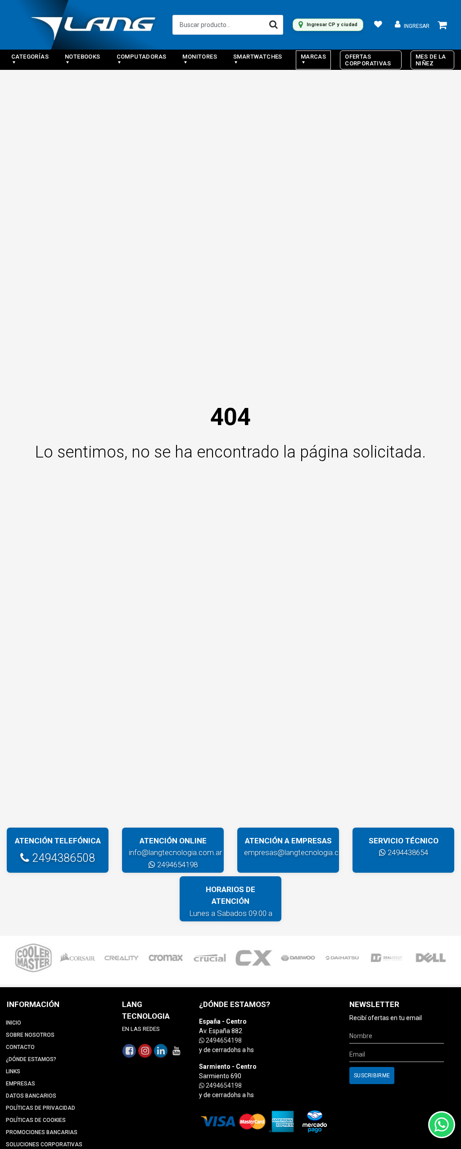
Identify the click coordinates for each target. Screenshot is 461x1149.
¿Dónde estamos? (31, 1059)
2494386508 (62, 858)
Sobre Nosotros (30, 1035)
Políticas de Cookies (36, 1120)
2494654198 (176, 864)
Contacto (20, 1047)
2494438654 (407, 852)
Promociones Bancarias (41, 1132)
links (13, 1071)
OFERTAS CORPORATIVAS (368, 60)
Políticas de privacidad (40, 1108)
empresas (20, 1083)
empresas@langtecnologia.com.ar (301, 852)
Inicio (13, 1023)
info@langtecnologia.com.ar (175, 852)
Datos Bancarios (31, 1096)
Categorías (30, 56)
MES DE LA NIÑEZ (431, 60)
